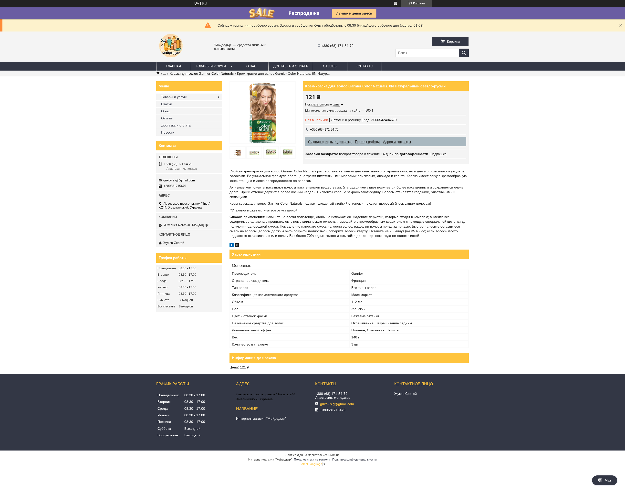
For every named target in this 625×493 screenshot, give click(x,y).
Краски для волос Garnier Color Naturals (202, 73)
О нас (251, 66)
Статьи (166, 104)
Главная (173, 66)
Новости (167, 132)
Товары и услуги (211, 66)
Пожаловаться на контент (312, 459)
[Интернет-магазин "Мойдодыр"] (171, 60)
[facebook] (231, 246)
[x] (237, 246)
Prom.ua (334, 455)
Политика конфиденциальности (354, 459)
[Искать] (464, 53)
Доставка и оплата (290, 66)
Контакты (364, 66)
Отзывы (330, 66)
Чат (608, 480)
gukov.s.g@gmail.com (179, 180)
